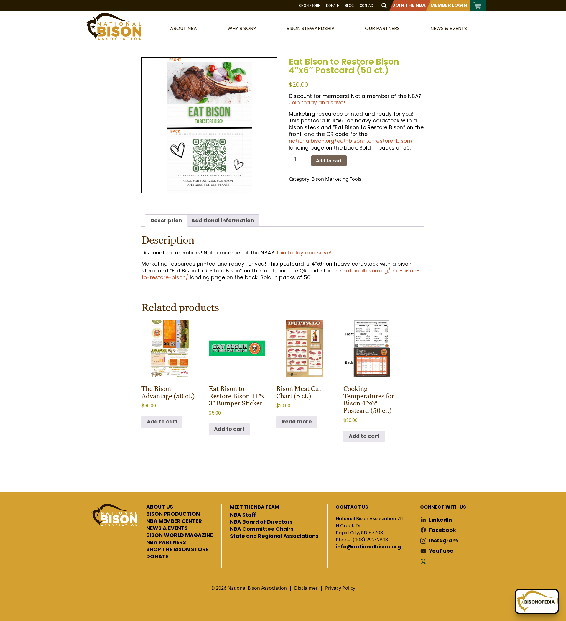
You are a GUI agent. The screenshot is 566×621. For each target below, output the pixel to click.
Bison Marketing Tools (336, 179)
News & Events (448, 28)
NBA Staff (243, 515)
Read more (297, 421)
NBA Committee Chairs (262, 529)
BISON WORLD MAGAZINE (179, 535)
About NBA (183, 28)
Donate (332, 6)
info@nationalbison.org (368, 547)
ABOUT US (159, 507)
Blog (349, 6)
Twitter (424, 561)
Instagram (443, 540)
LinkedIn (440, 520)
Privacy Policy (340, 588)
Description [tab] (166, 220)
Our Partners (382, 28)
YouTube (441, 551)
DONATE (157, 556)
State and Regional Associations (274, 536)
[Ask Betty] (537, 601)
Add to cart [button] (162, 421)
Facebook (442, 530)
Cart (477, 5)
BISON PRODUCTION (173, 514)
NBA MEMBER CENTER (174, 521)
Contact (367, 6)
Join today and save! (317, 102)
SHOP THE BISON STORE (177, 549)
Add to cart (329, 160)
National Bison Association (113, 26)
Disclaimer (306, 588)
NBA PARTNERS (166, 542)
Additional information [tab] (222, 220)
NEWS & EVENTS (167, 528)
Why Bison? (242, 28)
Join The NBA (409, 5)
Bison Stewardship (310, 28)
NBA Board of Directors (261, 522)
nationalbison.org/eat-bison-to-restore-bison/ (351, 140)
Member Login (448, 5)
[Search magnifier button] (384, 6)
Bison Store (309, 6)
